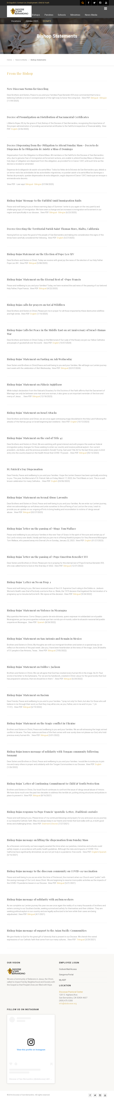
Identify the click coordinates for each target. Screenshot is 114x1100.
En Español (11, 3)
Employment (32, 3)
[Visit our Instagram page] (100, 3)
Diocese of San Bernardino (21, 1079)
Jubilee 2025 (31, 21)
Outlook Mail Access (68, 969)
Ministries (75, 15)
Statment (46, 824)
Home (9, 60)
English (14, 129)
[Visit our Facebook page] (88, 3)
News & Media (21, 60)
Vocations (16, 21)
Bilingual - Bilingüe (99, 98)
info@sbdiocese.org (68, 1003)
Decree (55, 824)
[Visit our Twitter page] (94, 3)
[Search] (83, 3)
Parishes (48, 15)
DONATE (47, 21)
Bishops (36, 15)
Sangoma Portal (66, 974)
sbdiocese (40, 1079)
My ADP (62, 980)
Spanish (40, 622)
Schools (62, 15)
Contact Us (21, 3)
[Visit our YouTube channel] (106, 3)
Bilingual (32, 263)
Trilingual (81, 939)
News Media (91, 15)
